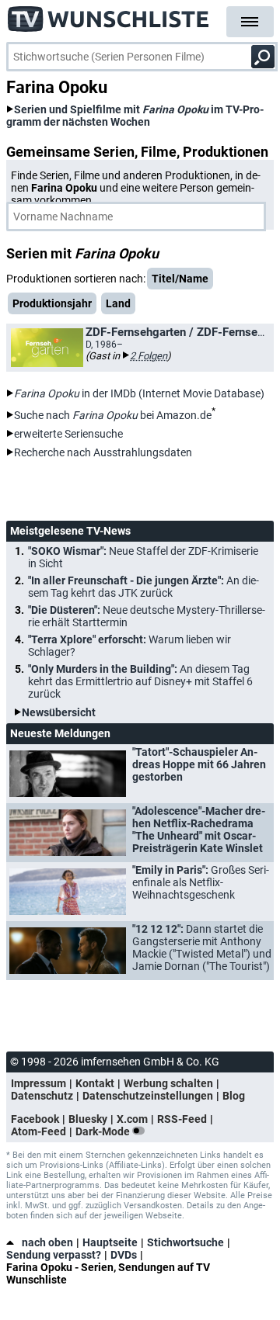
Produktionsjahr (52, 303)
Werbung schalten (168, 1083)
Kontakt (94, 1083)
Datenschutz (42, 1096)
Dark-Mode (103, 1131)
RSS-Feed (182, 1119)
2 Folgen (148, 356)
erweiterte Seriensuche (68, 434)
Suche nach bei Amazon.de (113, 415)
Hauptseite (110, 1242)
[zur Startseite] (109, 15)
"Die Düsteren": (146, 616)
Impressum (38, 1083)
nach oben (47, 1242)
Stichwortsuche (185, 1242)
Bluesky (87, 1119)
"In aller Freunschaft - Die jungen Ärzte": (143, 586)
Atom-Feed (38, 1131)
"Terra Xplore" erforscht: (129, 645)
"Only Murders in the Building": (140, 681)
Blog (233, 1096)
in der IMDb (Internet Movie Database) (139, 393)
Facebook (35, 1119)
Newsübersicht (59, 712)
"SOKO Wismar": (143, 557)
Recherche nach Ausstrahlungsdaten (103, 452)
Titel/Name (180, 278)
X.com (132, 1119)
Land (118, 303)
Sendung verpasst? (53, 1255)
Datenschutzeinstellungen (147, 1096)
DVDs (123, 1255)
